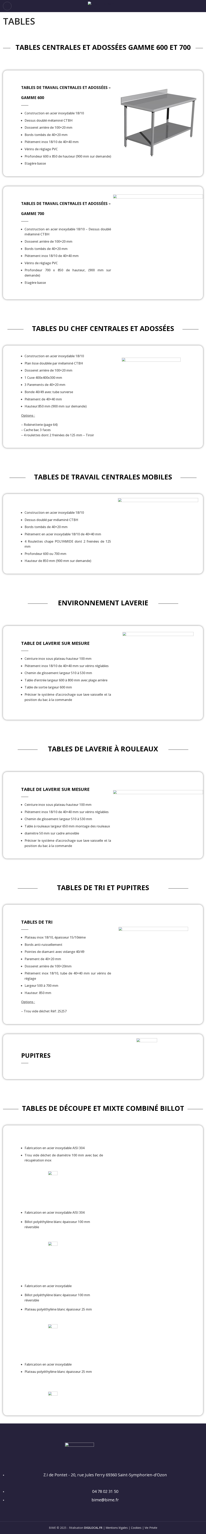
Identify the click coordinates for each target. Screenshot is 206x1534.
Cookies (136, 1528)
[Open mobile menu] (7, 6)
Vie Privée (151, 1528)
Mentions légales (117, 1528)
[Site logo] (103, 6)
